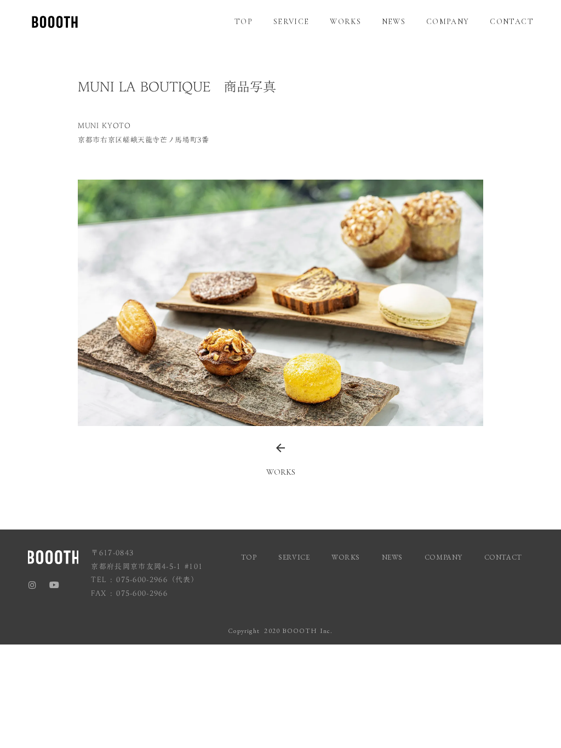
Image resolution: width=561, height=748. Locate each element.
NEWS (394, 21)
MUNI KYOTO (104, 125)
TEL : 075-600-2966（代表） (145, 579)
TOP (243, 21)
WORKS (345, 21)
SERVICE (291, 21)
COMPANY (448, 21)
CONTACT (512, 21)
